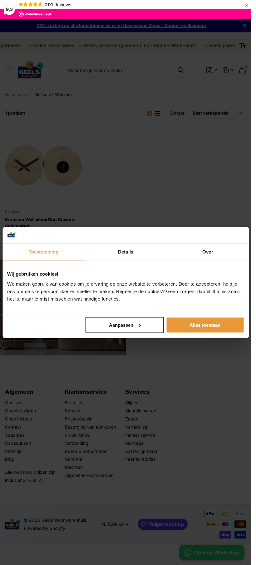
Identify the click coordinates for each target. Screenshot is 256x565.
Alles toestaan (205, 325)
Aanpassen (121, 325)
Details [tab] (125, 251)
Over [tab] (207, 251)
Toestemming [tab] (43, 251)
